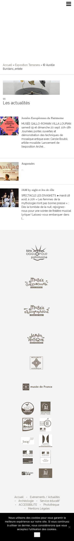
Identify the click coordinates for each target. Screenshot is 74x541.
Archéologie (26, 500)
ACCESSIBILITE (28, 504)
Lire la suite (30, 152)
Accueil (7, 65)
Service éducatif (49, 500)
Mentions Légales (39, 508)
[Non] (69, 527)
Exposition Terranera (27, 65)
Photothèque (51, 504)
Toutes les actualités (30, 108)
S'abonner (9, 108)
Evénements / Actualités (45, 497)
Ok (37, 534)
